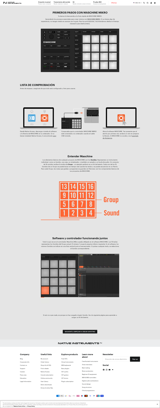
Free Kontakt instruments (90, 361)
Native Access (45, 371)
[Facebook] (104, 370)
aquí (54, 136)
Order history (45, 362)
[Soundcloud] (113, 370)
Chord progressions (88, 390)
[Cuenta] (151, 3)
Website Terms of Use (19, 406)
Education (23, 378)
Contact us (23, 365)
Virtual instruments (67, 362)
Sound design (86, 384)
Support (22, 368)
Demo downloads (46, 384)
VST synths (64, 371)
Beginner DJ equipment (89, 374)
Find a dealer (45, 368)
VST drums (64, 378)
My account (44, 358)
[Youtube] (109, 370)
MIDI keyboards (66, 365)
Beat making (86, 367)
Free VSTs (64, 358)
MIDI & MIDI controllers (89, 377)
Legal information (25, 381)
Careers (22, 371)
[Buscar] (144, 3)
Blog (21, 358)
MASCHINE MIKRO (93, 19)
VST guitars (64, 375)
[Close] (157, 404)
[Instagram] (107, 370)
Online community (46, 378)
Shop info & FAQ (46, 365)
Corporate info (24, 362)
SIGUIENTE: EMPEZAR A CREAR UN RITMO (80, 331)
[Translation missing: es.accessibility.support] (147, 3)
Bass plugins (65, 368)
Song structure (87, 387)
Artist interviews (87, 364)
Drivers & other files (47, 388)
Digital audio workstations (90, 380)
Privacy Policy (31, 406)
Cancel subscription (47, 375)
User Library (44, 381)
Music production (87, 371)
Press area (23, 375)
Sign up (135, 359)
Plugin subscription (67, 381)
